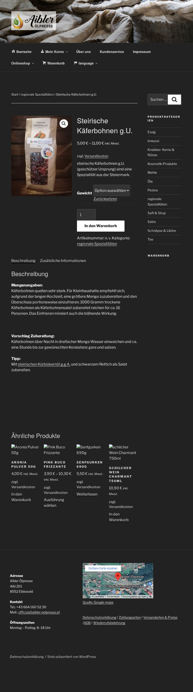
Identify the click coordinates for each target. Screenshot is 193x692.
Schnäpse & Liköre (162, 231)
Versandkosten (96, 156)
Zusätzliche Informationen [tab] (63, 260)
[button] (64, 123)
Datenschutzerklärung (99, 617)
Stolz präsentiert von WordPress (71, 657)
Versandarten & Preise (160, 617)
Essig (152, 132)
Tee (150, 239)
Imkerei (153, 141)
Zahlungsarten (130, 617)
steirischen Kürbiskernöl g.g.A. (44, 364)
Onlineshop (20, 63)
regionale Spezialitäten (37, 94)
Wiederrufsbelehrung (109, 623)
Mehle (152, 172)
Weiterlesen (86, 494)
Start (14, 94)
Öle (150, 181)
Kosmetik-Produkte (162, 164)
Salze (152, 222)
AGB (87, 623)
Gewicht (84, 193)
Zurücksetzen (105, 199)
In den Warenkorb (100, 226)
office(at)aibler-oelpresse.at (39, 612)
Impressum (142, 51)
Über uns (83, 51)
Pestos (153, 190)
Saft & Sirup (157, 213)
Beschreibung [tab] (23, 260)
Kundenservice (112, 51)
